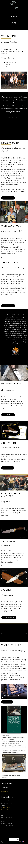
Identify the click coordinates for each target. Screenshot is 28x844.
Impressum (11, 834)
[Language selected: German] (22, 842)
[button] (13, 256)
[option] (23, 841)
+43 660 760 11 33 (6, 807)
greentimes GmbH (5, 791)
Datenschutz (16, 834)
